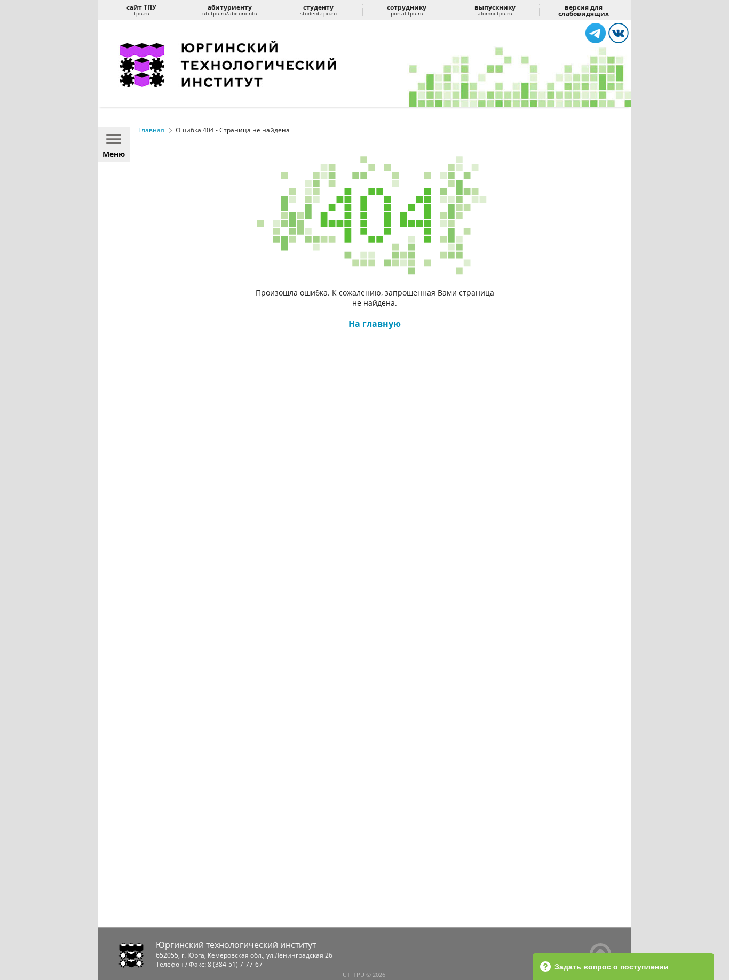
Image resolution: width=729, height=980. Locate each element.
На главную (374, 324)
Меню (113, 154)
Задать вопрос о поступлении (611, 966)
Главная (151, 129)
